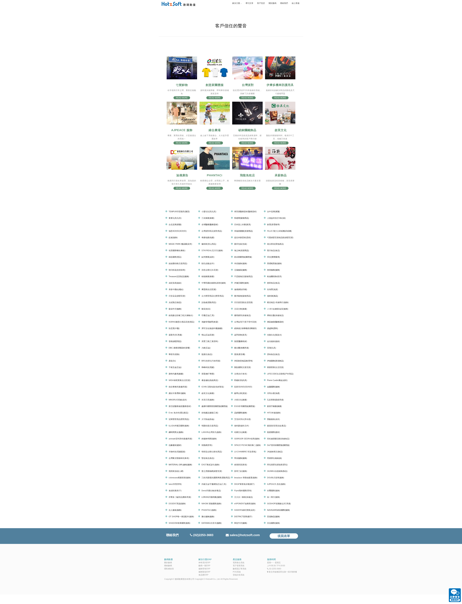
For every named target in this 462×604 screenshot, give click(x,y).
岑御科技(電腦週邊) (177, 452)
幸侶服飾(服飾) (240, 263)
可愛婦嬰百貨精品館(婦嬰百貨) (280, 238)
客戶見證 (261, 3)
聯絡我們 (284, 3)
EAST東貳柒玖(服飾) (210, 465)
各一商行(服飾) (273, 497)
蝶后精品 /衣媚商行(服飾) (278, 302)
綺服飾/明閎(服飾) (209, 439)
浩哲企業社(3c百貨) (210, 270)
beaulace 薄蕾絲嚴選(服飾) (245, 478)
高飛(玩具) (271, 348)
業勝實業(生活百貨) (275, 367)
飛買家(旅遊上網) (176, 471)
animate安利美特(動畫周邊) (180, 439)
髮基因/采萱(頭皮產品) (276, 426)
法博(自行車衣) (240, 374)
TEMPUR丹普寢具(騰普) (179, 212)
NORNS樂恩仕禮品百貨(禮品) (181, 322)
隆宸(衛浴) (206, 309)
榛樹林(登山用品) (209, 244)
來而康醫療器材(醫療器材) (245, 212)
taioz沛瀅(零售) (175, 484)
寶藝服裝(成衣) (273, 419)
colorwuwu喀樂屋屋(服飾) (180, 478)
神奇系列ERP (204, 563)
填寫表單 (284, 536)
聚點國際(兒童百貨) (242, 367)
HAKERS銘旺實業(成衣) (244, 510)
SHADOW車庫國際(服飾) (179, 523)
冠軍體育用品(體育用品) (179, 419)
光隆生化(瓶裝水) (274, 335)
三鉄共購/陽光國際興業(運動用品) (216, 478)
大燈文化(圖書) (240, 400)
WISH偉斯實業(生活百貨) (179, 380)
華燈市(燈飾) (174, 354)
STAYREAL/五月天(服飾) (212, 250)
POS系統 (237, 572)
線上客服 (295, 3)
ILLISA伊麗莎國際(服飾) (179, 426)
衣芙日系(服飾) (208, 400)
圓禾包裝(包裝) (240, 244)
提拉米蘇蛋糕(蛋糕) (242, 238)
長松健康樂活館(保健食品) (278, 439)
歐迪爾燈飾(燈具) (274, 276)
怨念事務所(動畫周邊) (178, 387)
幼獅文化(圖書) (240, 432)
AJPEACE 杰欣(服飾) (276, 484)
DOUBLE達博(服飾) (275, 478)
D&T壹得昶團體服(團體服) (278, 445)
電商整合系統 (238, 563)
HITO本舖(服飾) (274, 413)
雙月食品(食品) (273, 250)
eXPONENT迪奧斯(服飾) (245, 504)
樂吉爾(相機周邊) (241, 348)
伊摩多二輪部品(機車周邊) (180, 497)
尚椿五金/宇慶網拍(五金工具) (214, 484)
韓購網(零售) (207, 445)
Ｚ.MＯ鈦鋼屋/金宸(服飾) (277, 309)
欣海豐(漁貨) (272, 289)
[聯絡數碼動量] (455, 595)
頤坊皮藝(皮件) (208, 263)
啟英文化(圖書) (208, 393)
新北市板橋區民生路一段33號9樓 (283, 572)
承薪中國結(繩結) (176, 289)
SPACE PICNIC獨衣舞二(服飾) (247, 445)
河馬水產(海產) (273, 393)
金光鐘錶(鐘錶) (273, 341)
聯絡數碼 (168, 566)
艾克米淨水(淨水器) (242, 419)
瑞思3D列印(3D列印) (177, 231)
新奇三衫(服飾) (240, 471)
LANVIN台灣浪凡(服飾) (211, 432)
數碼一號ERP (204, 566)
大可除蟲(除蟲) (208, 419)
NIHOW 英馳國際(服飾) (211, 504)
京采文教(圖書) (240, 309)
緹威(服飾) (173, 238)
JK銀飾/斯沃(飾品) (275, 452)
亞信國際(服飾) (273, 523)
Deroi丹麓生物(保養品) (211, 491)
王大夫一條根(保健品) (243, 497)
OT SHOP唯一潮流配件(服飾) (181, 517)
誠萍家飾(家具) (240, 335)
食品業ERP (203, 575)
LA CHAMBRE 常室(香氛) (245, 452)
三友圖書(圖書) (208, 218)
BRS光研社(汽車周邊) (211, 361)
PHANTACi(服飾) (209, 510)
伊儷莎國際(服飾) (241, 283)
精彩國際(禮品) (175, 257)
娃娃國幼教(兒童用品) (178, 263)
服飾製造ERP (204, 572)
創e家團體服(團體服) (243, 257)
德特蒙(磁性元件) (241, 426)
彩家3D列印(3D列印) (243, 387)
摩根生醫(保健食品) (275, 315)
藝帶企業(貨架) (240, 393)
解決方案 (236, 3)
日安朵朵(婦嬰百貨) (177, 296)
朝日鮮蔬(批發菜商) (177, 270)
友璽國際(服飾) (273, 491)
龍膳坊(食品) (207, 354)
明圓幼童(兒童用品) (210, 426)
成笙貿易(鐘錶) (175, 283)
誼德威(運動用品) (209, 302)
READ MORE (182, 98)
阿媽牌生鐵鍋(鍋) (274, 458)
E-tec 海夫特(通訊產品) (178, 413)
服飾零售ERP (204, 569)
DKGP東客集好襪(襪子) (244, 484)
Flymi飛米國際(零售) (243, 491)
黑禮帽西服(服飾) (274, 263)
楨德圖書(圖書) (208, 276)
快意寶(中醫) (174, 328)
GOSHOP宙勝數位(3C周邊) (279, 504)
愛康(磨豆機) (239, 354)
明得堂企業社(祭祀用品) (212, 452)
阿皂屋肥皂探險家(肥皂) (277, 465)
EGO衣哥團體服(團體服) (244, 406)
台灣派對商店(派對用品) (212, 231)
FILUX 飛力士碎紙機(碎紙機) (279, 231)
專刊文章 (249, 3)
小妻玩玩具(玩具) (209, 212)
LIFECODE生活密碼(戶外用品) (280, 374)
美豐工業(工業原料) (210, 341)
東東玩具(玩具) (175, 218)
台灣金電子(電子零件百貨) (245, 322)
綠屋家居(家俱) (240, 465)
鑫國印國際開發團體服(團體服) (215, 406)
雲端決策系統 (238, 575)
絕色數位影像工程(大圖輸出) (181, 315)
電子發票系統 (238, 566)
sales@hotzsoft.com (245, 535)
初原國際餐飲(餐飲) (177, 250)
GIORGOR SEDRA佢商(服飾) (247, 439)
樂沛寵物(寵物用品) (242, 296)
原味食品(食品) (273, 354)
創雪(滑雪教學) (273, 225)
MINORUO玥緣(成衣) (178, 400)
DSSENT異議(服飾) (177, 504)
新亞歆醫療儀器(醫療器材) (180, 406)
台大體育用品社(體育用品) (213, 296)
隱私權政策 (169, 569)
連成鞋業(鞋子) (175, 491)
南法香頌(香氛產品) (275, 244)
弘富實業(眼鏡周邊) (275, 400)
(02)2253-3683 (203, 535)
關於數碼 (272, 3)
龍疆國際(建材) (273, 432)
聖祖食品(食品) (208, 458)
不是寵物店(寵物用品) (243, 276)
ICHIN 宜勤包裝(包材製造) (213, 387)
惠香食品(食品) (273, 283)
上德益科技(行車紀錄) (276, 218)
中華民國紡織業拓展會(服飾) (214, 283)
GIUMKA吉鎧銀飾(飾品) (277, 471)
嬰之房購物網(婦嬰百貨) (212, 471)
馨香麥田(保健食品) (242, 315)
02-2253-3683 (275, 569)
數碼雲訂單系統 (239, 569)
